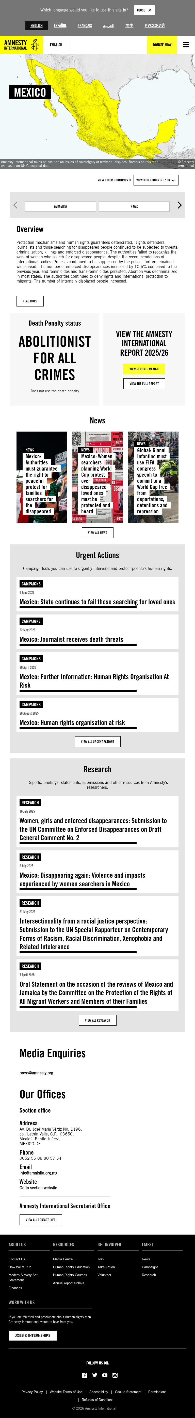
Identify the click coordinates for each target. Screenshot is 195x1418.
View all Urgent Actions (97, 742)
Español (60, 25)
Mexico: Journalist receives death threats (71, 639)
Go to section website (38, 1187)
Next (180, 205)
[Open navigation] (186, 45)
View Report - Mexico (144, 369)
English (36, 25)
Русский (155, 25)
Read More (30, 301)
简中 (129, 25)
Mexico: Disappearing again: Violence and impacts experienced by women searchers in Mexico (82, 879)
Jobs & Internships (33, 1335)
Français (85, 25)
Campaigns (31, 583)
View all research (97, 1020)
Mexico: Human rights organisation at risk (72, 722)
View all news (97, 533)
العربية (108, 25)
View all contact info (41, 1220)
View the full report (144, 384)
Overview (60, 207)
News (134, 207)
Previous (15, 205)
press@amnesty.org (36, 1073)
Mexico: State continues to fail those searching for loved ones (97, 601)
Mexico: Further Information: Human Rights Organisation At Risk (94, 681)
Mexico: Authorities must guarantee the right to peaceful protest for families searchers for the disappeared (42, 484)
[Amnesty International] (21, 45)
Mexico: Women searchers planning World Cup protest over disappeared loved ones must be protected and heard (96, 484)
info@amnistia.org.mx (38, 1173)
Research (30, 802)
